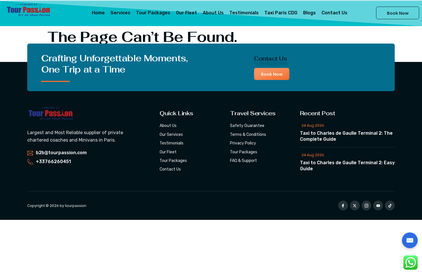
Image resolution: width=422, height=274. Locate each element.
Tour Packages (153, 12)
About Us (213, 12)
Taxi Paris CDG (280, 12)
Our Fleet (186, 12)
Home (98, 12)
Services (120, 12)
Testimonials (244, 12)
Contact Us (334, 12)
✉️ (410, 240)
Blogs (309, 12)
